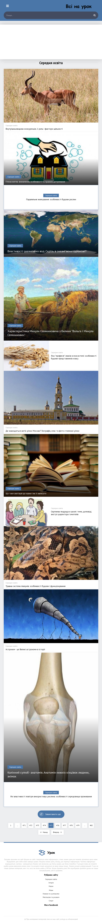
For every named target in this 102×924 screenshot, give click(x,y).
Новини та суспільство (51, 894)
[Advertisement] (51, 42)
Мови (51, 890)
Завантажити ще (53, 814)
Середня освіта (51, 879)
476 (57, 825)
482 (91, 825)
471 (24, 825)
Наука (51, 886)
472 (30, 825)
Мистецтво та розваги (51, 897)
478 (71, 825)
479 (77, 825)
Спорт (51, 901)
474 (44, 825)
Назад (45, 832)
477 (64, 825)
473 (37, 825)
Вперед (56, 832)
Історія (51, 883)
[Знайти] (94, 15)
